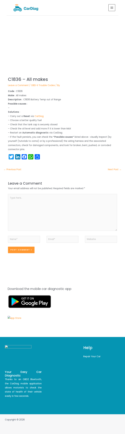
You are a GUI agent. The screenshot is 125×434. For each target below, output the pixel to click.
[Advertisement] (62, 40)
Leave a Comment (18, 85)
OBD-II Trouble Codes (43, 85)
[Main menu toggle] (111, 7)
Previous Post (12, 169)
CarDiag (39, 116)
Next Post (114, 169)
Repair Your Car (92, 356)
